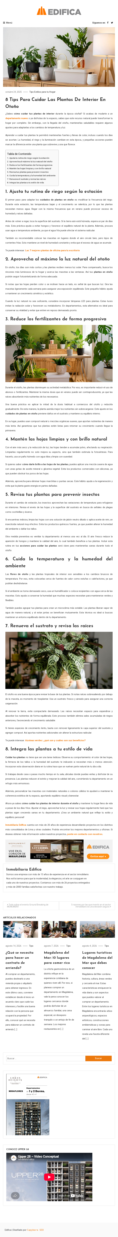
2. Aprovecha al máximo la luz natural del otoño (29, 161)
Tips (31, 91)
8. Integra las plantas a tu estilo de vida (25, 182)
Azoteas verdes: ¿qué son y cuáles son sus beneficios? (55, 740)
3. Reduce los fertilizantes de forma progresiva (29, 165)
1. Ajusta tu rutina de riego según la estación (28, 158)
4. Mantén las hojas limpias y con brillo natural (29, 168)
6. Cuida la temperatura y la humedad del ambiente (31, 175)
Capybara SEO (35, 1230)
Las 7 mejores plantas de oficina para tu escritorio (52, 250)
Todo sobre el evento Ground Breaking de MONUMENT (27, 905)
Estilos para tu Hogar (44, 91)
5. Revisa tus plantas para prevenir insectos (28, 172)
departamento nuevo (16, 118)
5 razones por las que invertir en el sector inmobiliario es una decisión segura (91, 905)
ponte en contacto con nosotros (84, 834)
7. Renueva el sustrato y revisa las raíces (26, 179)
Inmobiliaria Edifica (15, 825)
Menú (9, 22)
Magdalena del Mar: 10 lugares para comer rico (57, 958)
